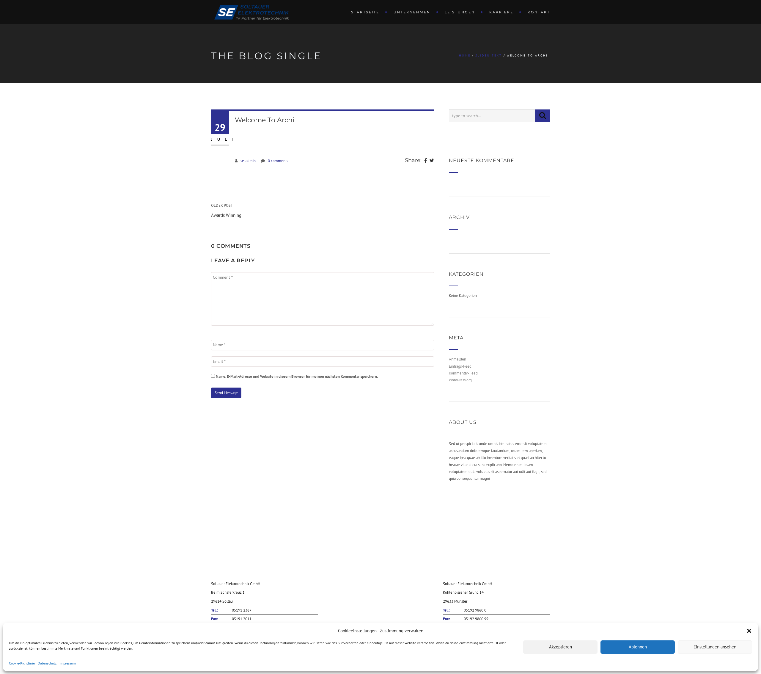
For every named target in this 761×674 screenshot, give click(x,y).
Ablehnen (638, 647)
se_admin (248, 160)
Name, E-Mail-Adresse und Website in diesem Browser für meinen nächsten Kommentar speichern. (297, 376)
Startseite (365, 12)
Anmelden (457, 359)
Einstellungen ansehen (715, 647)
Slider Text (488, 55)
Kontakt (539, 12)
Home (465, 55)
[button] (749, 631)
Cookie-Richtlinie (22, 663)
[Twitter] (432, 161)
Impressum (67, 663)
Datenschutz (47, 663)
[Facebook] (425, 161)
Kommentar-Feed (463, 373)
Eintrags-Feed (460, 366)
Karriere (501, 12)
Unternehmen (412, 12)
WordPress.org (460, 380)
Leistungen (460, 12)
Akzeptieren (560, 647)
